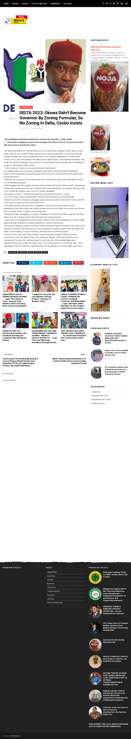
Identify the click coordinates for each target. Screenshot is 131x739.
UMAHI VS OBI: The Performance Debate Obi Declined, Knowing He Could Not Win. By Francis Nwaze (14, 335)
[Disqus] (45, 454)
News (6, 4)
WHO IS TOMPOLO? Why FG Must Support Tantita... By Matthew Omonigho (115, 658)
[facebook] (103, 3)
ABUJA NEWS (52, 572)
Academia (51, 576)
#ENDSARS (96, 392)
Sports (25, 4)
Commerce (51, 587)
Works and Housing (54, 602)
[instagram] (110, 3)
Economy (50, 595)
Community (55, 4)
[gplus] (118, 3)
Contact (101, 118)
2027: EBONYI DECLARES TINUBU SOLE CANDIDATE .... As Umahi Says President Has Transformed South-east (73, 335)
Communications (53, 591)
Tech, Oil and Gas (39, 4)
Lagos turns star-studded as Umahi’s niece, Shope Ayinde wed (116, 352)
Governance (26, 107)
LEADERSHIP (22, 252)
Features (67, 4)
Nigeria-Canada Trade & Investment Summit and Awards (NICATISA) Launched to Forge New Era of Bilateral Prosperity (115, 695)
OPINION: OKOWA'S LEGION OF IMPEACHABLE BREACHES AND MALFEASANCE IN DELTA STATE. (116, 338)
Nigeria (15, 4)
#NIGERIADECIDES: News (101, 399)
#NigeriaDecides (98, 403)
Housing (50, 599)
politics (45, 252)
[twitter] (107, 3)
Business (50, 583)
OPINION (37, 252)
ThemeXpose (16, 736)
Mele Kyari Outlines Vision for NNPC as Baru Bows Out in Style (115, 574)
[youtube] (114, 3)
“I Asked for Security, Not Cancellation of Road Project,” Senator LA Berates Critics (43, 297)
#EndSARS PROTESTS (100, 395)
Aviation (50, 580)
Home (93, 118)
